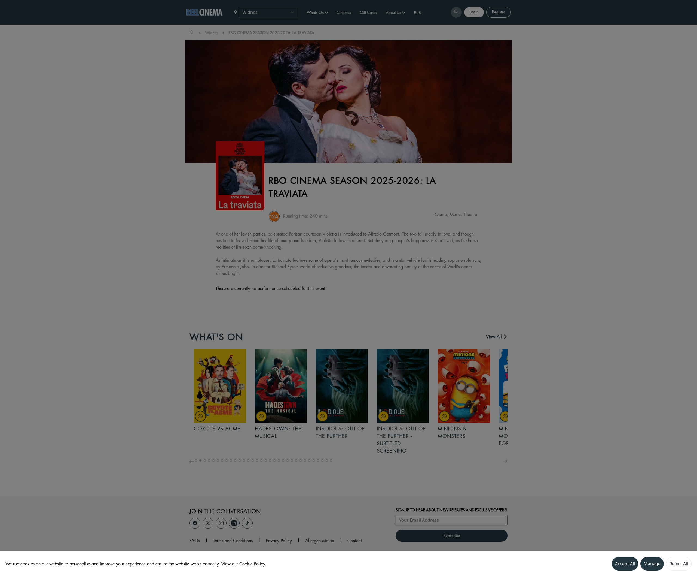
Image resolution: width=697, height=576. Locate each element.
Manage (652, 564)
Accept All (625, 564)
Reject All (679, 564)
